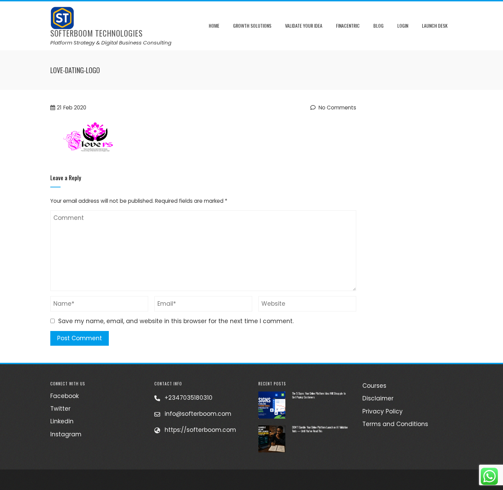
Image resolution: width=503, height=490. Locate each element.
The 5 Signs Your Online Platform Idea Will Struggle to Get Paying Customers (319, 395)
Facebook (64, 396)
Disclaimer (378, 398)
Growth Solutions (252, 25)
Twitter (60, 409)
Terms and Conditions (395, 424)
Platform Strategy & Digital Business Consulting (110, 42)
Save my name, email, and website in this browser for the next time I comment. (176, 321)
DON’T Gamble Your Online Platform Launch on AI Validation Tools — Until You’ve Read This (320, 429)
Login (402, 25)
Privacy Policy (382, 411)
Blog (378, 25)
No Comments (336, 107)
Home (214, 25)
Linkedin (62, 421)
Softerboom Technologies (96, 33)
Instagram (65, 434)
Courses (374, 386)
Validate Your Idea (303, 25)
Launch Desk (435, 25)
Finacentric (348, 25)
